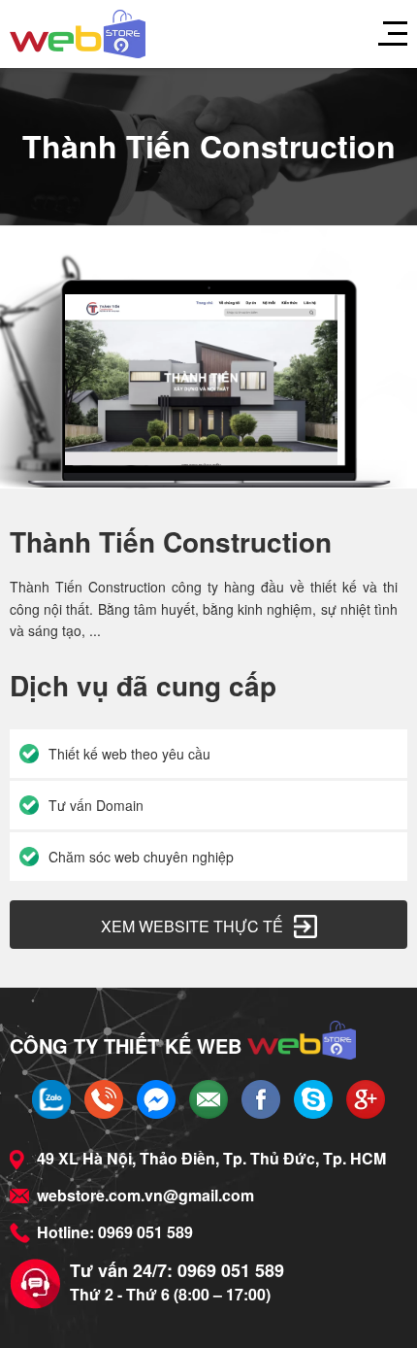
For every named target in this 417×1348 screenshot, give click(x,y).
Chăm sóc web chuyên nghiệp (141, 856)
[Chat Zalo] (51, 1099)
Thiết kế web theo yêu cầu (129, 753)
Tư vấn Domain (96, 805)
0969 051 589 (145, 1232)
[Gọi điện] (103, 1099)
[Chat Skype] (313, 1099)
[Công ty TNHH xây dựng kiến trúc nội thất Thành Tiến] (77, 34)
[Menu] (383, 34)
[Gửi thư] (208, 1099)
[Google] (365, 1099)
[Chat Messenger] (156, 1099)
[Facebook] (260, 1099)
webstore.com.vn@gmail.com (145, 1195)
